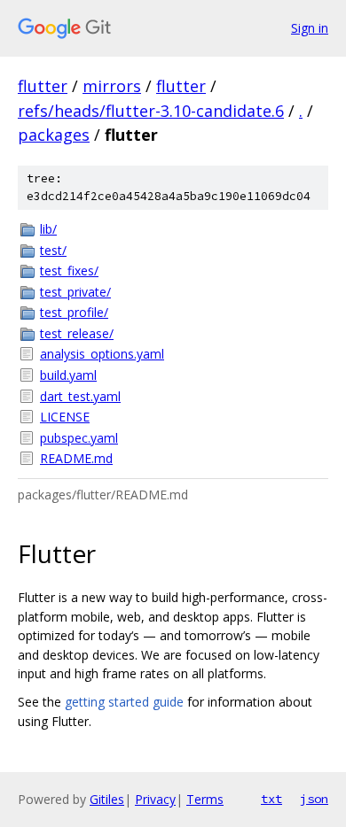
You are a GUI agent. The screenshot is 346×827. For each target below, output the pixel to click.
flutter (42, 86)
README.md (76, 458)
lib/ (48, 228)
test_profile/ (74, 312)
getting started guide (124, 701)
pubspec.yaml (79, 437)
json (314, 799)
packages (54, 134)
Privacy (155, 799)
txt (271, 799)
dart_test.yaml (80, 396)
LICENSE (65, 416)
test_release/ (77, 333)
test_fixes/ (69, 270)
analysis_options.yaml (102, 353)
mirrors (112, 86)
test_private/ (75, 291)
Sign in (309, 27)
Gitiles (107, 799)
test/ (53, 250)
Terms (205, 799)
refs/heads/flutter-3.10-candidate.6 (151, 110)
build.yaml (68, 375)
